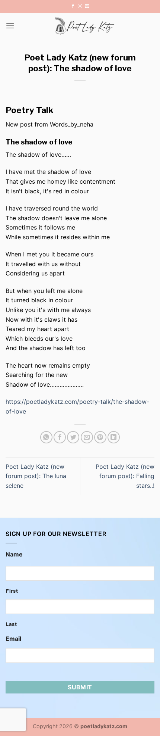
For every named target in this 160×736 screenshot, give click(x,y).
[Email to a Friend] (87, 437)
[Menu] (10, 25)
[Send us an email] (87, 6)
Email (13, 638)
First (12, 591)
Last (11, 624)
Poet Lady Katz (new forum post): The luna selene (36, 476)
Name (14, 554)
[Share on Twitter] (73, 437)
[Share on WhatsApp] (46, 437)
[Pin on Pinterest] (100, 437)
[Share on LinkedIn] (114, 437)
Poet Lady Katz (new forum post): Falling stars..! (125, 476)
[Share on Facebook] (60, 437)
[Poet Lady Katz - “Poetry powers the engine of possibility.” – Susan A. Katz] (84, 26)
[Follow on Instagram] (80, 6)
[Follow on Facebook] (73, 6)
